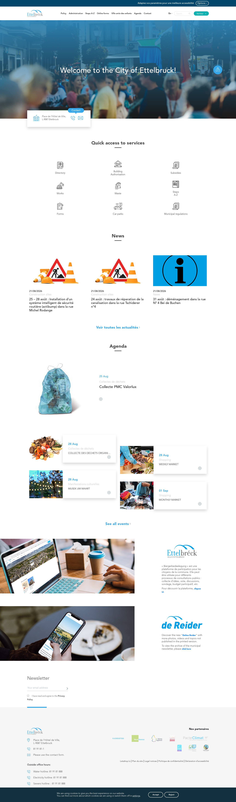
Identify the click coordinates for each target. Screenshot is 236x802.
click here (186, 649)
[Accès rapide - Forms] (60, 209)
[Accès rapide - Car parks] (118, 209)
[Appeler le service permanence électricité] (28, 778)
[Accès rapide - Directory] (60, 168)
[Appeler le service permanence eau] (28, 772)
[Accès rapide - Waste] (118, 188)
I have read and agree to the (46, 698)
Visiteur (200, 13)
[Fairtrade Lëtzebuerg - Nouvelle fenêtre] (206, 748)
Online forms (103, 14)
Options (201, 3)
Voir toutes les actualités (117, 327)
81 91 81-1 (38, 749)
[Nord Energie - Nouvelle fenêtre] (138, 738)
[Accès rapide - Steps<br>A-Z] (176, 188)
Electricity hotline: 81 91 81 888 (50, 777)
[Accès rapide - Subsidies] (176, 168)
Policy (63, 14)
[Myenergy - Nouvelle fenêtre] (157, 738)
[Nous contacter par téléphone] (28, 749)
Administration (76, 14)
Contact (147, 14)
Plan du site (137, 761)
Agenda (137, 14)
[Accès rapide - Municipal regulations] (176, 209)
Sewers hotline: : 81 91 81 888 (49, 783)
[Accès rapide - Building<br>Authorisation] (118, 168)
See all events (117, 524)
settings (136, 796)
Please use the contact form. (48, 755)
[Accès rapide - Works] (60, 188)
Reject (171, 795)
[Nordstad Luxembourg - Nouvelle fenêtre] (118, 738)
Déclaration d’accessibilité (197, 761)
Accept (156, 795)
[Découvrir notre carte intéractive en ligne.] (217, 69)
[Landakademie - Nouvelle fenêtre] (172, 738)
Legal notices (151, 761)
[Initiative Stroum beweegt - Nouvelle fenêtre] (179, 748)
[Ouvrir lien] (182, 551)
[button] (28, 740)
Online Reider (189, 635)
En (170, 14)
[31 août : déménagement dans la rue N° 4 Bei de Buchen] (180, 270)
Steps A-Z (90, 14)
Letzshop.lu (125, 761)
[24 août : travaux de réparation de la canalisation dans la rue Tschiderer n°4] (118, 270)
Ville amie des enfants (121, 14)
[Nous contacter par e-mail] (28, 755)
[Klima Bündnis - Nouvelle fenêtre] (192, 748)
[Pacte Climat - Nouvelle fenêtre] (195, 738)
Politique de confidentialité (171, 761)
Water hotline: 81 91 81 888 (47, 771)
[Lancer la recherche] (188, 13)
